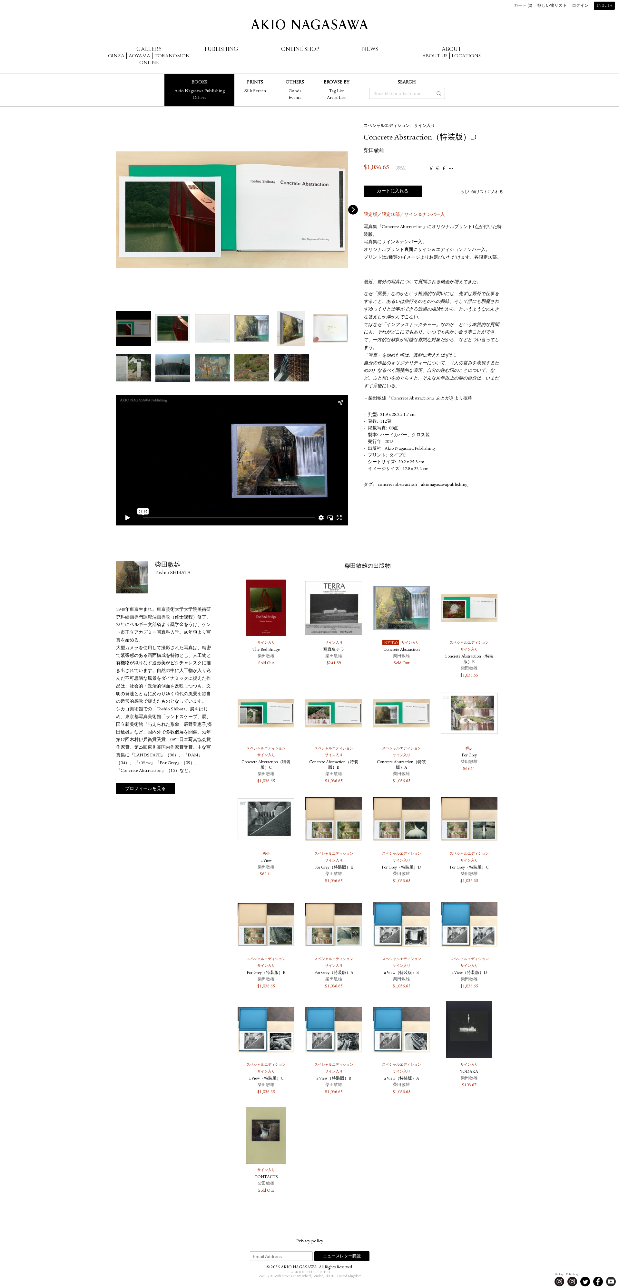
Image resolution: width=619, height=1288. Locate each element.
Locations (466, 56)
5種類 (392, 257)
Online (149, 62)
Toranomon (172, 56)
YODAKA (469, 1072)
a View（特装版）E (401, 973)
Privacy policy (309, 1241)
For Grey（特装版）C (469, 868)
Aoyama (139, 56)
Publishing (221, 49)
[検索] (439, 93)
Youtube (611, 1281)
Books (199, 82)
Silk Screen (255, 91)
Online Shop (300, 49)
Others (199, 98)
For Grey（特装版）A (333, 973)
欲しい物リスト (552, 6)
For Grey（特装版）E (333, 868)
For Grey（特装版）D (401, 868)
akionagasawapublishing (444, 485)
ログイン (580, 6)
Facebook (598, 1281)
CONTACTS (266, 1177)
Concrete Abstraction (401, 650)
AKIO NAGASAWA (309, 24)
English (604, 6)
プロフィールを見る (145, 789)
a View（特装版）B (333, 1079)
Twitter (585, 1281)
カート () (523, 6)
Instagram (559, 1281)
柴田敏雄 (374, 151)
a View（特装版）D (469, 973)
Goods (295, 91)
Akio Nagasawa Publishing (199, 91)
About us (434, 56)
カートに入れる (392, 191)
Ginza (116, 56)
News (370, 49)
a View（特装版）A (401, 1079)
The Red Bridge (266, 650)
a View (266, 861)
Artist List (336, 98)
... (451, 169)
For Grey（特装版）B (266, 973)
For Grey (469, 756)
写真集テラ (333, 650)
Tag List (336, 91)
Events (295, 98)
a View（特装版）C (266, 1079)
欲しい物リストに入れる (481, 192)
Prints (255, 82)
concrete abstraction (397, 485)
